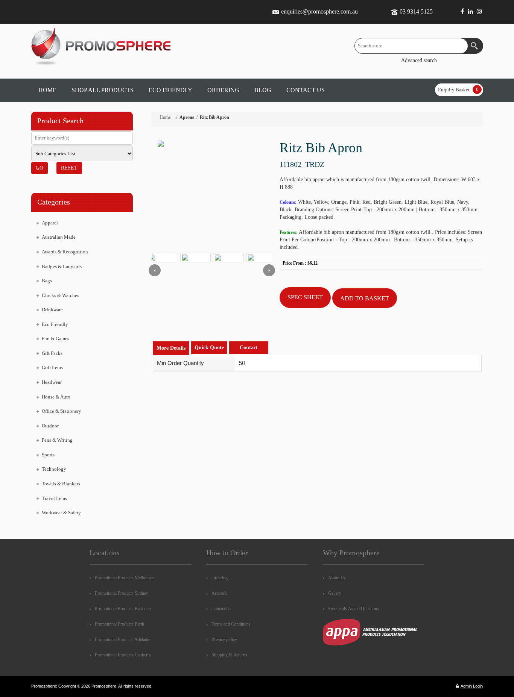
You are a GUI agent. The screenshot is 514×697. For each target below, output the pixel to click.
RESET (69, 168)
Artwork (219, 593)
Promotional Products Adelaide (122, 639)
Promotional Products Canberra (123, 655)
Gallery (334, 593)
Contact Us (221, 608)
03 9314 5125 (416, 11)
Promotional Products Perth (119, 624)
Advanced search (419, 60)
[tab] (171, 348)
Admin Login (472, 686)
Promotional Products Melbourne (124, 577)
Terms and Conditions (231, 624)
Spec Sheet (305, 297)
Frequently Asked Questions (353, 608)
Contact (249, 347)
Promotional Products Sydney (121, 593)
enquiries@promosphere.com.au (319, 11)
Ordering (219, 577)
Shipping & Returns (229, 655)
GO (39, 168)
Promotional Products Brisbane (123, 608)
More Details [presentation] (171, 348)
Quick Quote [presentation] (209, 347)
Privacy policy (224, 639)
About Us (337, 577)
